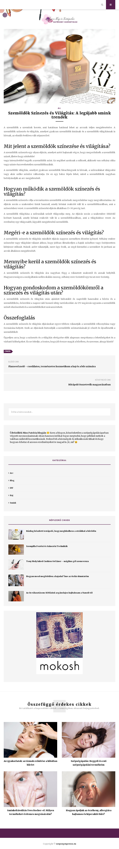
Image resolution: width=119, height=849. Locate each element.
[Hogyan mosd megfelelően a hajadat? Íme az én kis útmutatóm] (16, 580)
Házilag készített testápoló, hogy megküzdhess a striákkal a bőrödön (61, 531)
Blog (12, 480)
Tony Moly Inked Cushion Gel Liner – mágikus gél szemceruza (57, 561)
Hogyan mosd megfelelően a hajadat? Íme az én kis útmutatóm (57, 576)
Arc (59, 108)
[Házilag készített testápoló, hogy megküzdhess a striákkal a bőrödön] (16, 534)
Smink (13, 503)
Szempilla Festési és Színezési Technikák (47, 546)
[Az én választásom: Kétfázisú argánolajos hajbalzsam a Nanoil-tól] (16, 596)
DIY (11, 488)
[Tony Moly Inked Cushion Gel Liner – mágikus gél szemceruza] (16, 564)
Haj (11, 495)
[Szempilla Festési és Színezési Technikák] (16, 549)
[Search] (102, 5)
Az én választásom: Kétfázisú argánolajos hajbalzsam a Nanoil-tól (59, 593)
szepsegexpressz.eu (66, 844)
